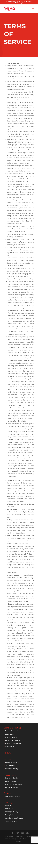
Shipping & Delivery (11, 812)
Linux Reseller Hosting (12, 740)
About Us (8, 806)
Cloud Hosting (9, 746)
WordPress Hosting (11, 768)
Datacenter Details (11, 778)
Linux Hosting (9, 734)
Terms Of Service (11, 821)
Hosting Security (10, 781)
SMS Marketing (10, 765)
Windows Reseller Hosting (13, 743)
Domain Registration (12, 762)
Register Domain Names (13, 731)
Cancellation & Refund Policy (14, 818)
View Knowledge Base (12, 796)
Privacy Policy (9, 815)
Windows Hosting (11, 737)
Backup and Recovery (12, 787)
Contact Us (9, 809)
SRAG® (30, 836)
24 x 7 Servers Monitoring (13, 784)
